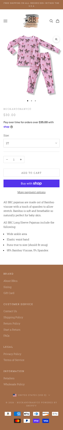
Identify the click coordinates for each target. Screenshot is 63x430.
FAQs (6, 335)
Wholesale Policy (14, 384)
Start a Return (12, 329)
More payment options (32, 192)
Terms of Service (14, 360)
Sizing (7, 287)
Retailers (9, 378)
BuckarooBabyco (17, 108)
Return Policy (12, 323)
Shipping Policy (13, 317)
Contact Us (10, 311)
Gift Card (9, 293)
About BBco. (11, 280)
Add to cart (31, 172)
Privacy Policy (12, 354)
